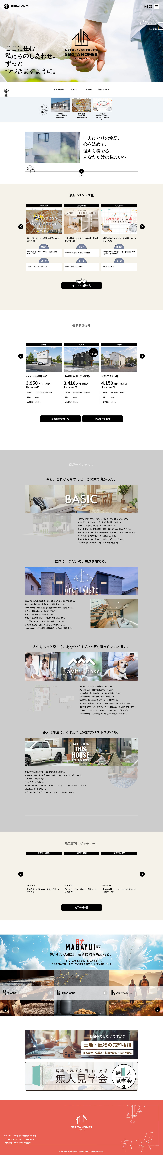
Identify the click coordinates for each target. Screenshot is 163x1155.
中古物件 (89, 89)
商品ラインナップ (104, 89)
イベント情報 (59, 89)
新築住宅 (74, 89)
